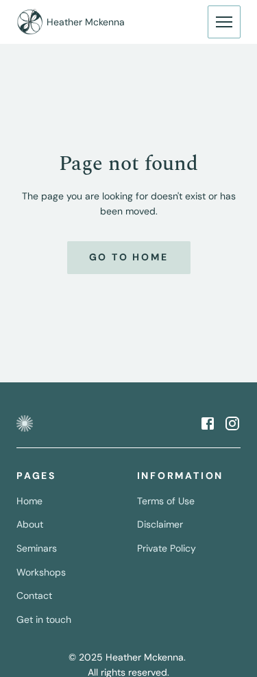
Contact (34, 595)
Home (29, 501)
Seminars (36, 548)
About (29, 524)
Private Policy (166, 548)
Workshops (41, 572)
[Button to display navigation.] (224, 21)
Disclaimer (160, 524)
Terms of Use (166, 501)
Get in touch (43, 619)
